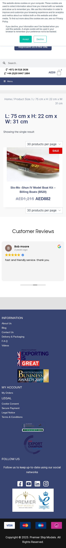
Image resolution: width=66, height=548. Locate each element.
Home (8, 99)
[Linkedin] (37, 484)
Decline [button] (40, 39)
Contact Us (8, 332)
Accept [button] (26, 39)
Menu (10, 81)
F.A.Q (5, 341)
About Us (7, 323)
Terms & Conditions (12, 417)
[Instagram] (46, 484)
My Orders (7, 392)
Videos (5, 345)
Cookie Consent (10, 403)
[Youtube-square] (29, 484)
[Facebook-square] (20, 484)
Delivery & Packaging (13, 336)
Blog (4, 327)
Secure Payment (10, 408)
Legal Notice (8, 412)
